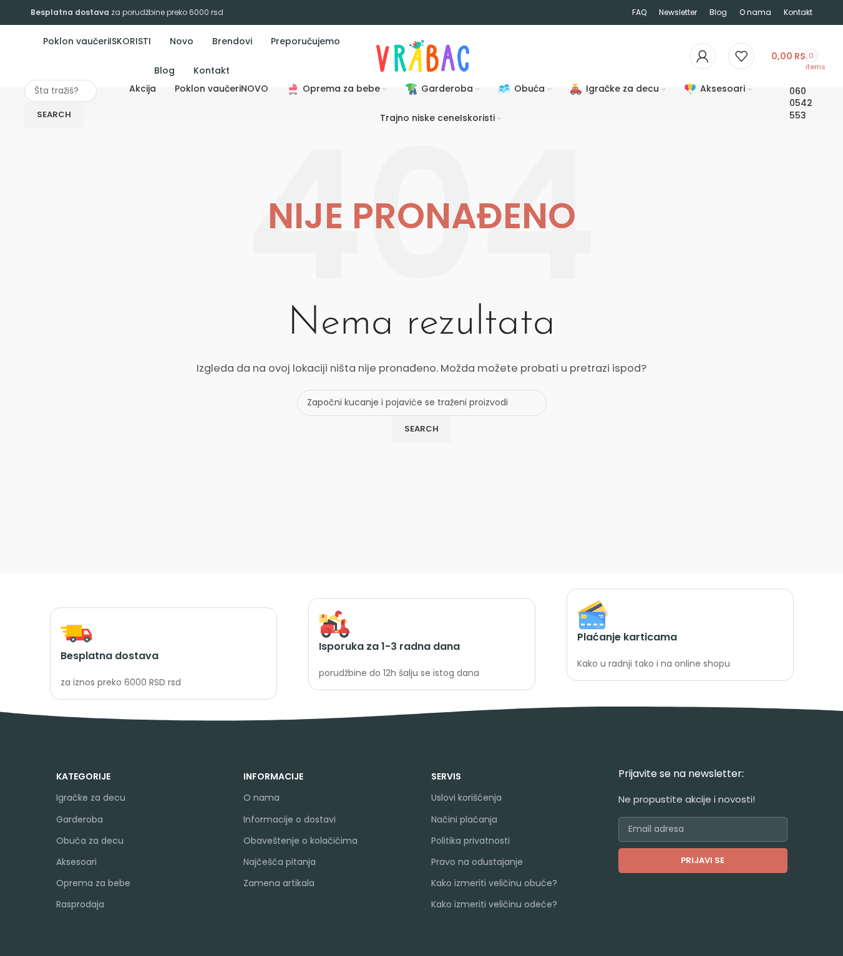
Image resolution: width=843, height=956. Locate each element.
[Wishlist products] (741, 56)
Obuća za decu (90, 840)
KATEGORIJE (83, 776)
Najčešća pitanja (279, 862)
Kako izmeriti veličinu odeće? (494, 904)
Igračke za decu (90, 797)
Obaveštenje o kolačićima (300, 840)
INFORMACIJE (273, 776)
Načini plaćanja (464, 819)
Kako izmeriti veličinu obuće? (494, 883)
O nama (261, 797)
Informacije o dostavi (289, 819)
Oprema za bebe (93, 883)
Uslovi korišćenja (466, 797)
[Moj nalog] (702, 56)
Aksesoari (76, 862)
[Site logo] (375, 55)
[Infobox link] (163, 654)
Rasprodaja (80, 904)
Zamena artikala (278, 883)
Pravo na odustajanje (477, 862)
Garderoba (79, 819)
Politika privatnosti (470, 840)
